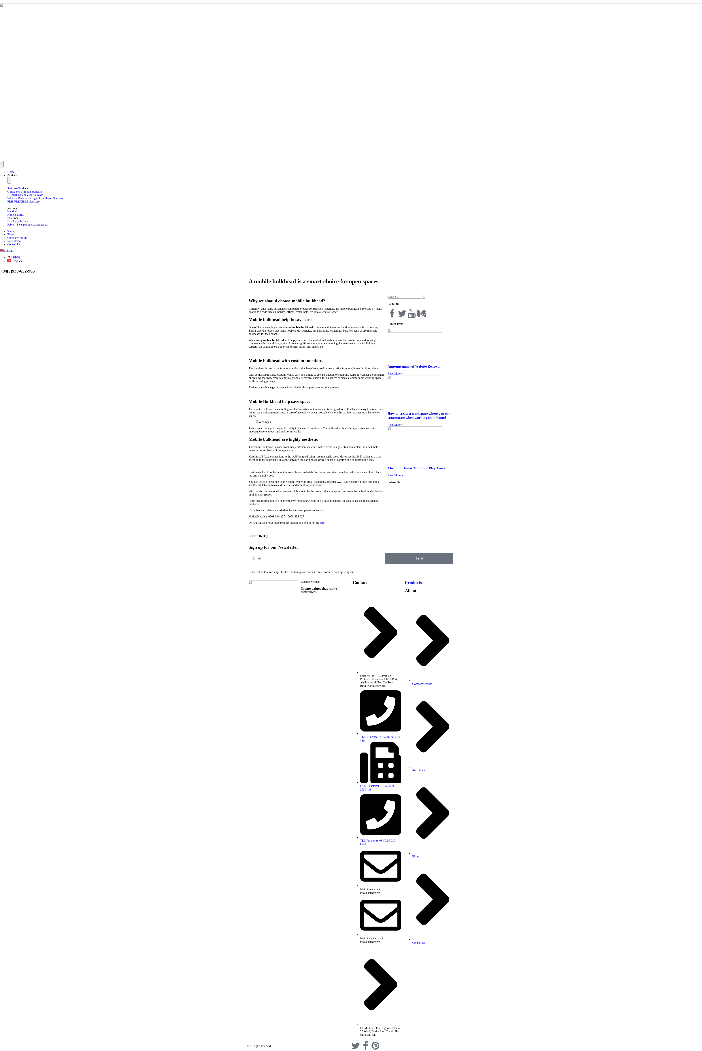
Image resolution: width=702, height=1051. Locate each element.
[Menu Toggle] (2, 164)
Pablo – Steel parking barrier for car (27, 224)
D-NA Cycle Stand (18, 221)
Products (413, 582)
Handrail (12, 211)
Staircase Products (17, 188)
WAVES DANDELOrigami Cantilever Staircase (35, 198)
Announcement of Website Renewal (414, 366)
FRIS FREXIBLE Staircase (23, 201)
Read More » (395, 373)
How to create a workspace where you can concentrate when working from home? (419, 415)
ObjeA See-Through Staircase (24, 191)
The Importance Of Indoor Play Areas (416, 468)
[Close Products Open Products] (9, 180)
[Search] (423, 297)
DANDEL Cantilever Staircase (25, 194)
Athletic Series (15, 214)
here (321, 522)
